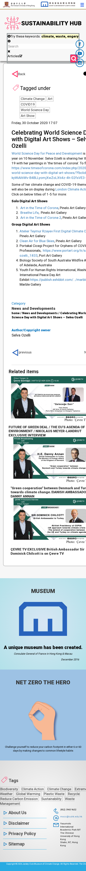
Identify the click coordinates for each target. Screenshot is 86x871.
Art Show (28, 116)
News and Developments (33, 308)
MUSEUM (43, 591)
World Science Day (35, 110)
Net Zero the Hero (43, 682)
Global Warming (28, 794)
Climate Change (33, 99)
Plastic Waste (54, 794)
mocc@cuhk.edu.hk (71, 816)
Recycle (74, 794)
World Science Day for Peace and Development (47, 153)
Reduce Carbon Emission (19, 799)
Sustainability (51, 799)
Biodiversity (9, 789)
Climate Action (33, 789)
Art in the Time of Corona (39, 208)
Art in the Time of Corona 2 (40, 218)
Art (50, 99)
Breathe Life (29, 213)
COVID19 (28, 104)
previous (25, 352)
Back (21, 74)
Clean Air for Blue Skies (37, 241)
